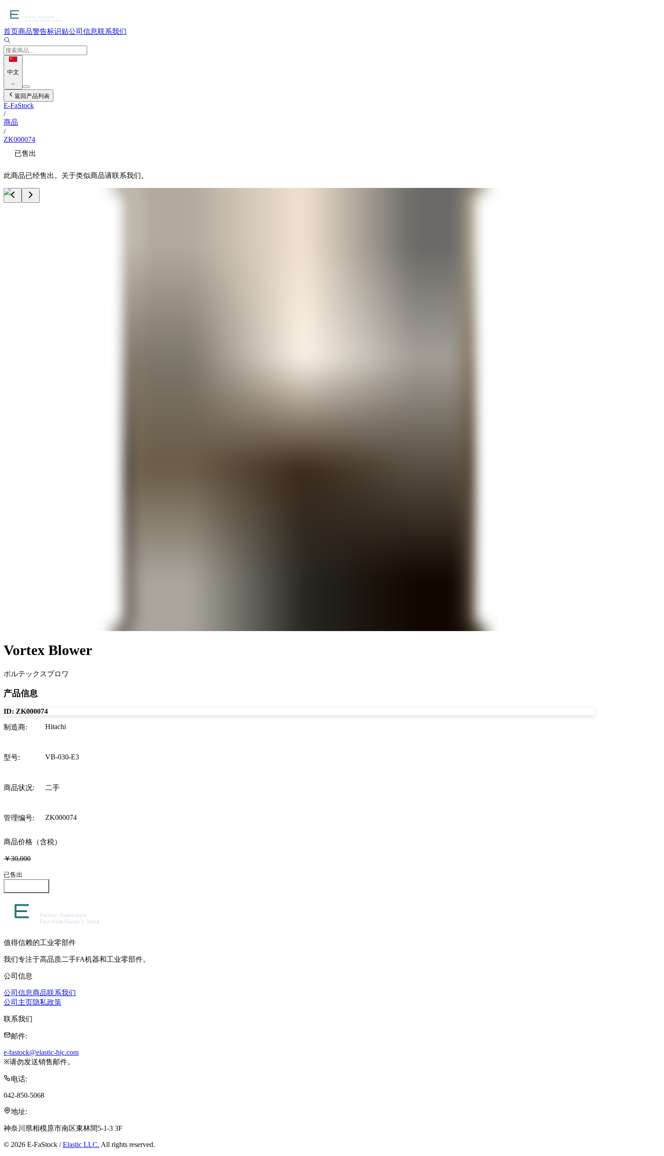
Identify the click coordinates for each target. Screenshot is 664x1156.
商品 (11, 122)
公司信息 (18, 993)
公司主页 (18, 1002)
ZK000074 (19, 139)
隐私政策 (47, 1002)
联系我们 (61, 993)
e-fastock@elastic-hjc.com (41, 1052)
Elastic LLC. (81, 1144)
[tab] (11, 31)
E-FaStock (19, 105)
